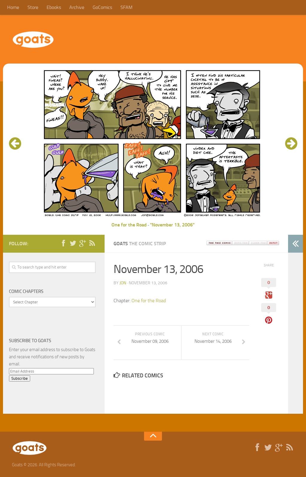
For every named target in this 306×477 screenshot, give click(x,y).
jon (123, 282)
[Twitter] (72, 243)
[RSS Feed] (92, 243)
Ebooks (54, 7)
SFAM (126, 7)
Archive (76, 7)
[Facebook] (63, 243)
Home (13, 7)
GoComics (102, 7)
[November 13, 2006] (153, 217)
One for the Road (129, 225)
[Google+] (82, 243)
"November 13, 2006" (172, 225)
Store (32, 7)
